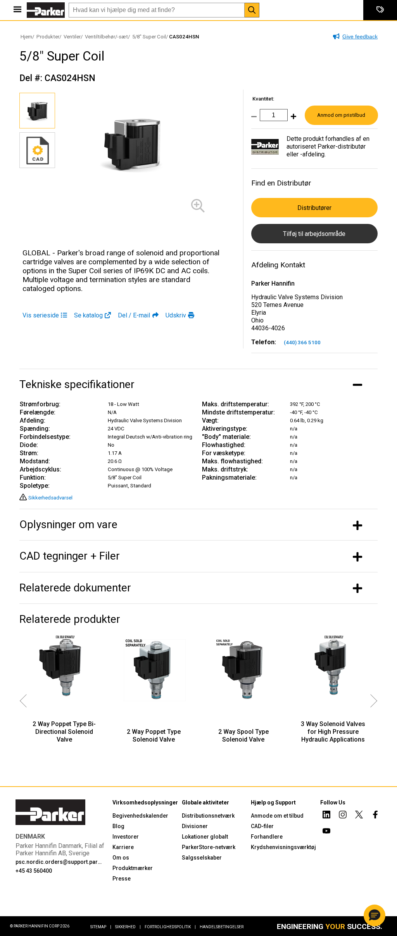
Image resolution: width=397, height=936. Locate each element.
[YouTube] (326, 832)
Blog (118, 826)
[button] (374, 915)
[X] (359, 815)
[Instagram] (343, 815)
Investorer (125, 837)
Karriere (123, 847)
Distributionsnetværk (208, 816)
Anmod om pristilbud (341, 115)
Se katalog (88, 315)
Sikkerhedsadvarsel (50, 498)
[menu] (17, 10)
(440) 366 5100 (302, 342)
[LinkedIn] (326, 815)
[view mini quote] (380, 10)
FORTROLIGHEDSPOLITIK (170, 927)
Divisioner (195, 826)
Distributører (314, 207)
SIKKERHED (128, 927)
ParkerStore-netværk (208, 847)
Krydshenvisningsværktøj (283, 847)
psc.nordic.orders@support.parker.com (59, 862)
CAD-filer (262, 826)
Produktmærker (132, 868)
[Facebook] (375, 815)
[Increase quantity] (292, 119)
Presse (121, 878)
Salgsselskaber (202, 858)
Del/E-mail (134, 315)
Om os (120, 858)
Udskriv (176, 315)
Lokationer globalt (205, 837)
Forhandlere (267, 837)
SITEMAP (100, 927)
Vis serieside (40, 315)
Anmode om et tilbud (277, 816)
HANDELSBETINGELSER (221, 927)
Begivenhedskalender (140, 816)
